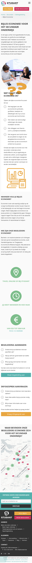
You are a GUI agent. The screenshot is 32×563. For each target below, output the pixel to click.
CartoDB (29, 489)
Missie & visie (23, 538)
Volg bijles (8, 9)
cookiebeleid (8, 561)
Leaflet (23, 489)
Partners (24, 540)
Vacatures (11, 540)
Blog (18, 540)
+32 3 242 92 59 (7, 549)
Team (3, 540)
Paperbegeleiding (7, 531)
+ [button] (28, 484)
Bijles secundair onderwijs (8, 525)
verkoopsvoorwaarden (9, 559)
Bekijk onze (16, 331)
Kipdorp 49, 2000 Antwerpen (9, 547)
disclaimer (17, 559)
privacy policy (24, 559)
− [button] (28, 487)
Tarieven (3, 538)
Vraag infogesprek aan (16, 414)
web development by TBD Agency (19, 561)
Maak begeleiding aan (16, 375)
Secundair (10, 15)
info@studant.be (21, 549)
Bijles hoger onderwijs (8, 527)
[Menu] (29, 2)
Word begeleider (21, 9)
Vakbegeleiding (20, 15)
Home (3, 15)
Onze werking (13, 538)
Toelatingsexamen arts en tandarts (12, 529)
